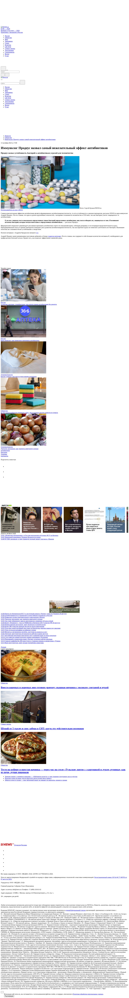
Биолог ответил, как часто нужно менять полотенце (19, 376)
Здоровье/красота (7, 375)
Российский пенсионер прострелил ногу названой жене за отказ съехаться (28, 635)
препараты (4, 456)
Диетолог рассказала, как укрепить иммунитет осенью (19, 449)
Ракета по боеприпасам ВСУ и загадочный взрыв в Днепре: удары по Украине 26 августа (34, 614)
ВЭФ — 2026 (5, 29)
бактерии (4, 452)
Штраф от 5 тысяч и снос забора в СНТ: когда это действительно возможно (42, 728)
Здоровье (4, 454)
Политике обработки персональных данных (88, 994)
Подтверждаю (9, 996)
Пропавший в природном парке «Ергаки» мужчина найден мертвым (26, 639)
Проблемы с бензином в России (12, 32)
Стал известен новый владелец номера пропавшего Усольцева (24, 637)
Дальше (3, 647)
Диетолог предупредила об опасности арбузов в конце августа (24, 634)
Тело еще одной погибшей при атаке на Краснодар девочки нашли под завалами (30, 628)
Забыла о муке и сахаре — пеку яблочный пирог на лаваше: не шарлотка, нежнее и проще (36, 780)
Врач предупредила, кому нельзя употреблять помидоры (22, 643)
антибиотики (5, 450)
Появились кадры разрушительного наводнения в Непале (23, 617)
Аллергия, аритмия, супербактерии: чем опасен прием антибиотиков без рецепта (29, 304)
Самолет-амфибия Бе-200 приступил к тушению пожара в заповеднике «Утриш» (31, 641)
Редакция (17, 845)
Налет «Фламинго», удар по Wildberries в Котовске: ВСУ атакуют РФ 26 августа (30, 623)
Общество (4, 411)
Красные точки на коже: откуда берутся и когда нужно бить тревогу (28, 778)
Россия (3, 302)
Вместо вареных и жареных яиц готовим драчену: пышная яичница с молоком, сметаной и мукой (55, 687)
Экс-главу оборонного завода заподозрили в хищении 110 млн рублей (27, 621)
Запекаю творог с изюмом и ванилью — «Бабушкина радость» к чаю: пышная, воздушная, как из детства (41, 776)
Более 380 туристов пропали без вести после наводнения (22, 626)
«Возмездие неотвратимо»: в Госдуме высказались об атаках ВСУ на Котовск (29, 535)
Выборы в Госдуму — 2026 (10, 30)
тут (37, 233)
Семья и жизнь (6, 724)
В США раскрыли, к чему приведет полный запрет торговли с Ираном (27, 539)
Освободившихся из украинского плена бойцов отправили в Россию (26, 615)
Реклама (24, 845)
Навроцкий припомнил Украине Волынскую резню (21, 537)
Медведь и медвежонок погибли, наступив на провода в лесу (24, 632)
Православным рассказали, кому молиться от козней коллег (23, 624)
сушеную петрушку (54, 236)
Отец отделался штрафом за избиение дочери (18, 630)
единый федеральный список (76, 910)
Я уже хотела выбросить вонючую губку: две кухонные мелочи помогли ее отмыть (29, 412)
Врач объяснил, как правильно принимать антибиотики (20, 340)
